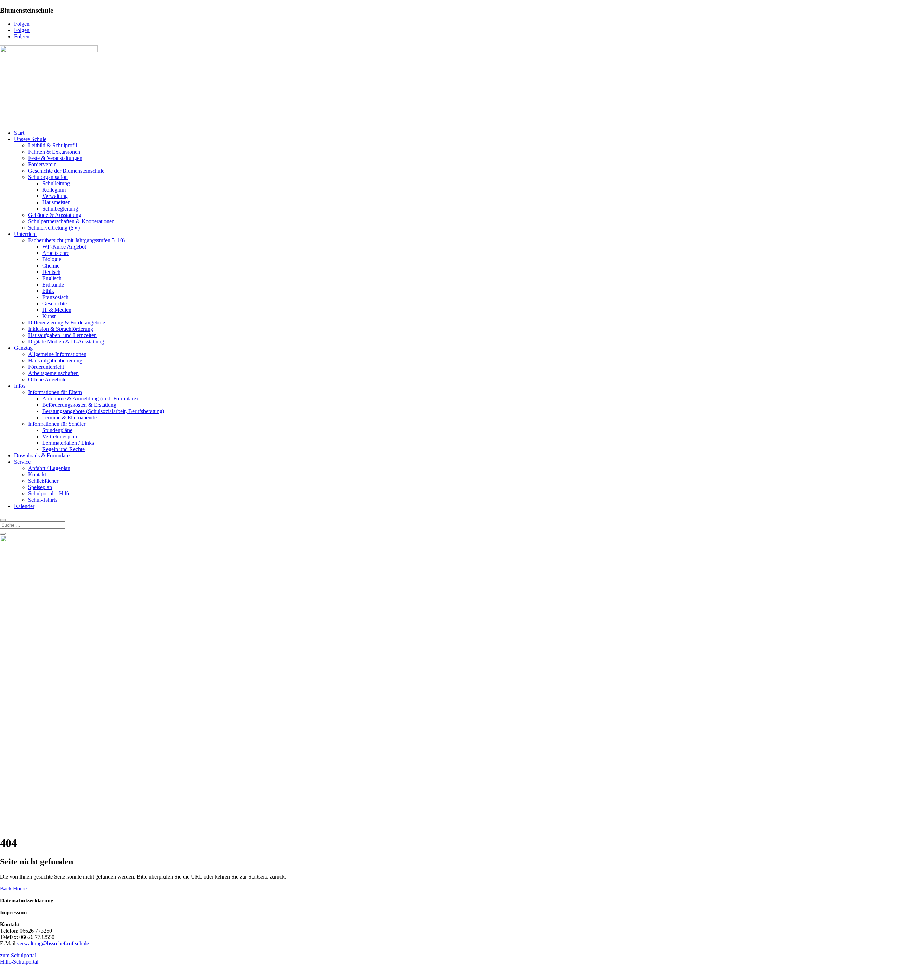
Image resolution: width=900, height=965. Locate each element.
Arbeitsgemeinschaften (53, 373)
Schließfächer (43, 481)
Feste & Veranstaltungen (55, 158)
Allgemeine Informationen (57, 354)
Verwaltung (55, 196)
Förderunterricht (46, 367)
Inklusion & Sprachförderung (60, 329)
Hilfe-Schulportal (19, 962)
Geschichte (54, 304)
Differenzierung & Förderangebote (66, 323)
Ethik (48, 291)
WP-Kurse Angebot (64, 247)
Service (22, 462)
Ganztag (23, 348)
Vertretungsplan (59, 436)
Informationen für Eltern (55, 392)
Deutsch (51, 272)
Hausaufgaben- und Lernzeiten (62, 335)
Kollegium (54, 190)
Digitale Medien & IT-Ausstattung (66, 342)
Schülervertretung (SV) (54, 228)
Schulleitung (56, 183)
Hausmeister (56, 202)
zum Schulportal (18, 955)
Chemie (50, 266)
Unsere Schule (30, 139)
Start (19, 133)
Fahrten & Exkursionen (54, 152)
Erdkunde (53, 285)
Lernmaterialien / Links (68, 443)
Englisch (52, 278)
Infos (19, 386)
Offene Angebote (47, 379)
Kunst (49, 316)
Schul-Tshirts (42, 500)
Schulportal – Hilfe (49, 493)
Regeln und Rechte (63, 449)
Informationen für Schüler (56, 424)
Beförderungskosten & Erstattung (79, 405)
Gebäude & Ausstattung (54, 215)
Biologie (51, 259)
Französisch (55, 297)
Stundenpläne (57, 430)
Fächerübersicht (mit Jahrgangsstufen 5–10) (76, 240)
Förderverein (42, 164)
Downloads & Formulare (42, 455)
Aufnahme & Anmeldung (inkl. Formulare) (90, 398)
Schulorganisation (48, 177)
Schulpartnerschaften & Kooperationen (71, 221)
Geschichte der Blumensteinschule (66, 171)
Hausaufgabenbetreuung (55, 361)
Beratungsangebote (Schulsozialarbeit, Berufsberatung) (103, 411)
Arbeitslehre (55, 253)
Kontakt (37, 474)
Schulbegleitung (60, 209)
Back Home (13, 889)
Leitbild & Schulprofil (52, 145)
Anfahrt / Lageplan (49, 468)
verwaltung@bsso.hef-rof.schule (53, 943)
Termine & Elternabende (69, 417)
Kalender (24, 506)
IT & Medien (56, 310)
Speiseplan (40, 487)
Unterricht (25, 234)
